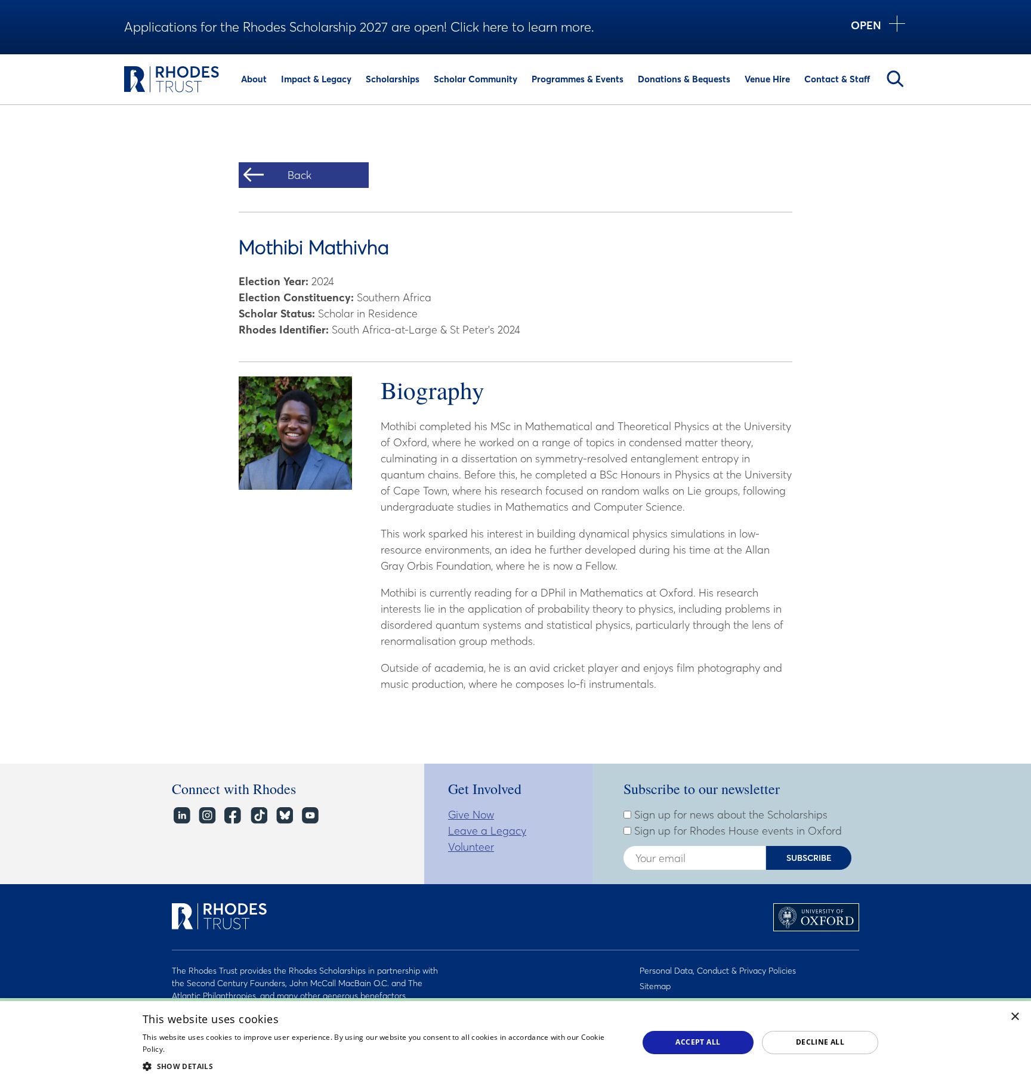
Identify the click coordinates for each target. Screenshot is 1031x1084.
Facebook (232, 816)
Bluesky (283, 816)
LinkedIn (181, 816)
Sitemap (655, 986)
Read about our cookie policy (217, 1049)
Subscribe (809, 858)
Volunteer (471, 847)
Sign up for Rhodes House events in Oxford (736, 831)
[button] (383, 1066)
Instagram (206, 816)
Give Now (471, 815)
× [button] (1015, 1016)
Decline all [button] (820, 1042)
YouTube (309, 816)
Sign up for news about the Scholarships (729, 815)
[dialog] (515, 1041)
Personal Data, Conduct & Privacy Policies (718, 970)
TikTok (258, 816)
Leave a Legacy (487, 831)
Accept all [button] (697, 1042)
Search (895, 78)
